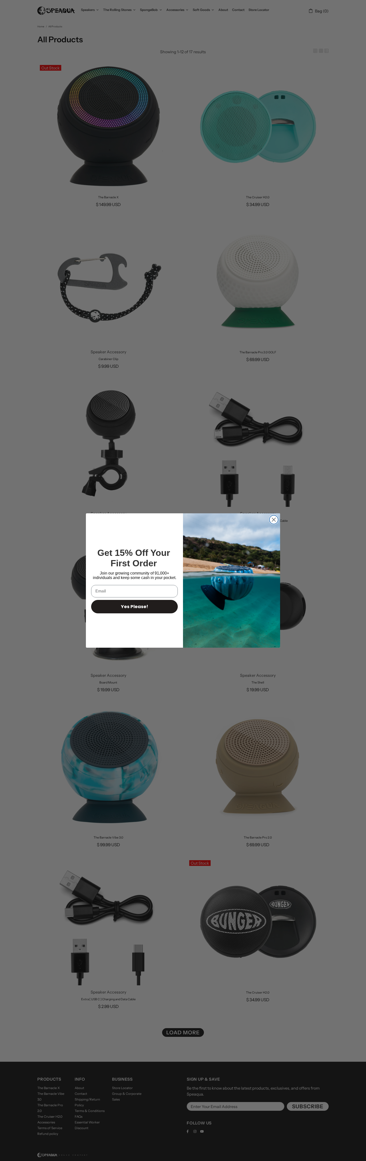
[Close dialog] (273, 519)
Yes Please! (134, 606)
